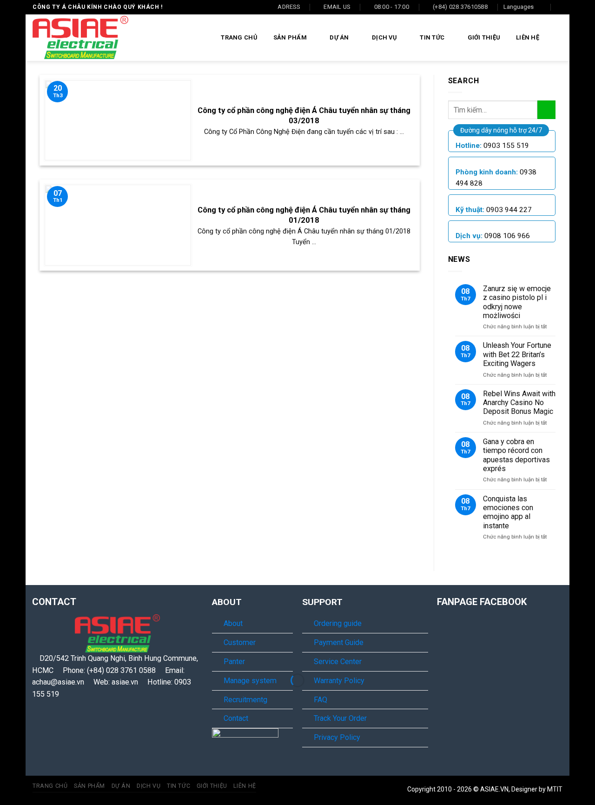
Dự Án (339, 37)
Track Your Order (340, 718)
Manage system (250, 680)
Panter (234, 661)
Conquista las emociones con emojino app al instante (508, 512)
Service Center (338, 661)
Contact (236, 718)
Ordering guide (338, 623)
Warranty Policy (339, 680)
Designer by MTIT (536, 789)
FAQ (320, 699)
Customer (240, 642)
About (233, 623)
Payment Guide (339, 642)
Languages (518, 6)
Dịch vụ (384, 37)
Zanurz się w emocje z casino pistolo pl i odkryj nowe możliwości (517, 302)
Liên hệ (527, 37)
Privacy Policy (337, 737)
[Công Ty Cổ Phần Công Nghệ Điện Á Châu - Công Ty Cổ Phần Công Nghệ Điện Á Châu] (80, 37)
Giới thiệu (484, 37)
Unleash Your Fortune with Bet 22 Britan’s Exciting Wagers (517, 354)
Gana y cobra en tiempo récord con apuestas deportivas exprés (516, 455)
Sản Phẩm (290, 37)
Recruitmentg (245, 699)
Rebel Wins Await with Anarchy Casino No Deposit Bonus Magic (519, 402)
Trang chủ (239, 37)
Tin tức (432, 37)
